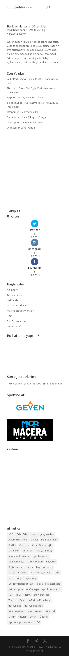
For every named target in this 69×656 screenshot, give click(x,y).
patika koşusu (15, 589)
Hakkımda (12, 300)
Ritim (9, 315)
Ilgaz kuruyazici (41, 556)
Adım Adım (22, 534)
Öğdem (44, 616)
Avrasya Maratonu (17, 539)
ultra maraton (35, 611)
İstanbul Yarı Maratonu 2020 (22, 112)
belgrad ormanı (49, 539)
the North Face (41, 594)
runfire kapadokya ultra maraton (43, 589)
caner (23, 29)
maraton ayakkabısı (41, 572)
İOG (38, 622)
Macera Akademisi (17, 305)
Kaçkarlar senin (16, 567)
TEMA (28, 594)
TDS (10, 594)
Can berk (24, 545)
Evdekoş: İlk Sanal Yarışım (21, 127)
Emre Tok (27, 550)
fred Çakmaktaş (44, 550)
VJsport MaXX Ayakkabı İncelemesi (26, 97)
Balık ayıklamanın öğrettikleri (27, 26)
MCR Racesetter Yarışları (20, 310)
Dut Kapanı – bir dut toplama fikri (25, 122)
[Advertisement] (34, 169)
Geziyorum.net (15, 295)
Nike (57, 572)
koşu (30, 567)
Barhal (34, 539)
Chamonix (13, 550)
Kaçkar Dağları (35, 561)
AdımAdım (12, 289)
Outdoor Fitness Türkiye (20, 583)
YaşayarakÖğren (16, 34)
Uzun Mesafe (14, 326)
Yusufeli (22, 616)
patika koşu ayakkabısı (48, 583)
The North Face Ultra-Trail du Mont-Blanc (29, 600)
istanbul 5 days (16, 561)
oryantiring (30, 578)
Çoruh (33, 616)
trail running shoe (33, 605)
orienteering (14, 578)
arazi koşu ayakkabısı (43, 534)
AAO (10, 534)
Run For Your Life (16, 321)
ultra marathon (16, 611)
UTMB (11, 616)
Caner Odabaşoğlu (42, 545)
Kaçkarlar (51, 561)
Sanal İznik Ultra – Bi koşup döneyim (27, 117)
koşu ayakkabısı (44, 567)
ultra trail (50, 611)
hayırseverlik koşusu (18, 556)
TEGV (18, 594)
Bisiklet (12, 545)
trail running (14, 605)
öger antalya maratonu (20, 622)
